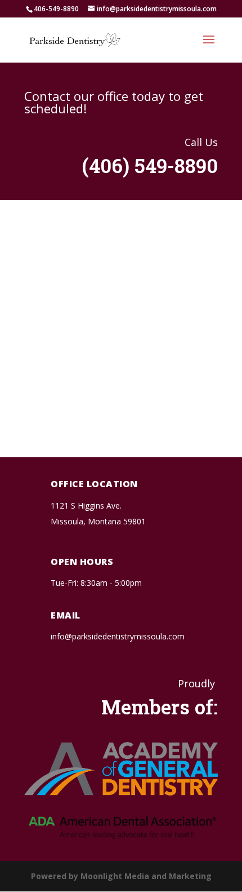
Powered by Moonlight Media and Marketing (121, 876)
